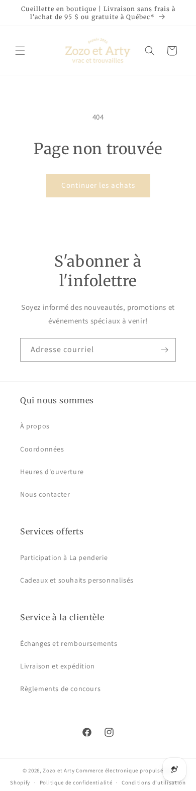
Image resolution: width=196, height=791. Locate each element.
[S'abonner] (164, 350)
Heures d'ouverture (52, 472)
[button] (20, 51)
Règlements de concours (60, 689)
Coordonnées (42, 449)
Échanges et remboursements (69, 644)
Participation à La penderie (64, 558)
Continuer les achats (98, 185)
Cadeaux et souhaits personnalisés (77, 581)
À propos (35, 426)
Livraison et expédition (57, 666)
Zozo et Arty (58, 770)
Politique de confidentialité (76, 782)
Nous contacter (45, 495)
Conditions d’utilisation (154, 782)
